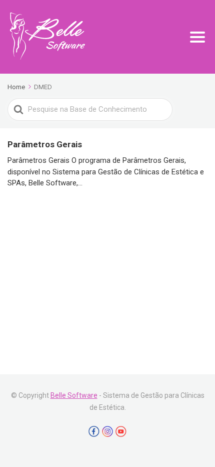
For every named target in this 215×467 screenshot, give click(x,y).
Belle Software (74, 395)
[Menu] (197, 37)
